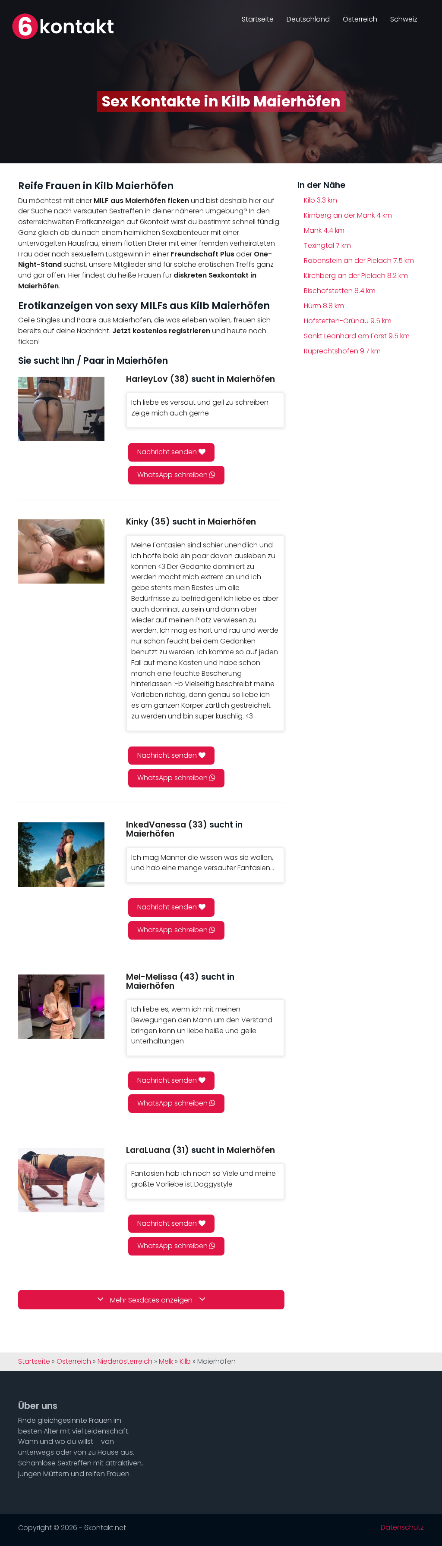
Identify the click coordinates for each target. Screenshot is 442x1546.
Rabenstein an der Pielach (359, 260)
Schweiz (403, 19)
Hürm (324, 306)
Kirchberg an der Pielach (356, 276)
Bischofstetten (340, 291)
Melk (166, 1361)
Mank (324, 230)
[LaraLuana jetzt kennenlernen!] (61, 1180)
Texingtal (327, 245)
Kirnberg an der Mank (348, 215)
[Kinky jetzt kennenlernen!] (61, 551)
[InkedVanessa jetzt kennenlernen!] (61, 854)
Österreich (360, 19)
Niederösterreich (125, 1361)
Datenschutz (402, 1527)
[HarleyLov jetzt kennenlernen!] (61, 409)
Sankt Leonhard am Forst (357, 336)
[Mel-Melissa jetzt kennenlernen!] (61, 1006)
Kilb (320, 200)
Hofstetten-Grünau (347, 321)
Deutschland (308, 19)
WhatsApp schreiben (173, 475)
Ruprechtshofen (342, 351)
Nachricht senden (168, 452)
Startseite (258, 19)
